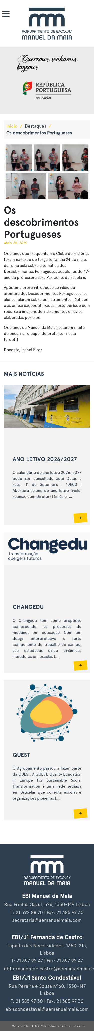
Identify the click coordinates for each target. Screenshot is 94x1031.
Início (11, 126)
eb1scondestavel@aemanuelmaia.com (47, 1009)
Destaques (35, 126)
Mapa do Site (20, 1026)
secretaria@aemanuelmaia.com (47, 920)
